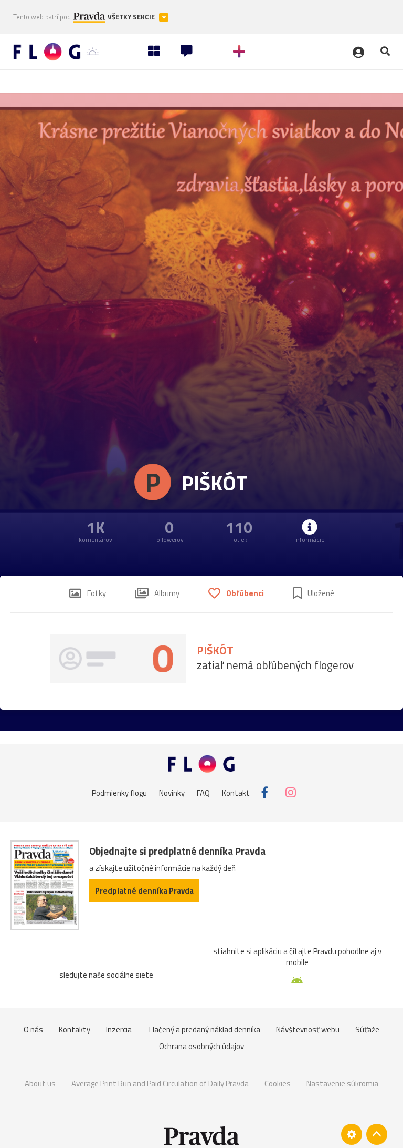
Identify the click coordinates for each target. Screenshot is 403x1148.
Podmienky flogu (119, 792)
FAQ (203, 792)
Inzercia (119, 1029)
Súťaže (367, 1029)
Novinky (172, 792)
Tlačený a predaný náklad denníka (203, 1029)
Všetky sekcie (132, 17)
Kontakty (74, 1029)
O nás (33, 1029)
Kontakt (236, 792)
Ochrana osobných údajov (201, 1046)
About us (40, 1083)
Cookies (277, 1083)
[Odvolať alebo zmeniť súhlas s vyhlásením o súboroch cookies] (351, 1134)
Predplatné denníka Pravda (144, 891)
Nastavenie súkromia (342, 1083)
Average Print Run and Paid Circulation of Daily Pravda (160, 1083)
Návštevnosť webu (308, 1029)
